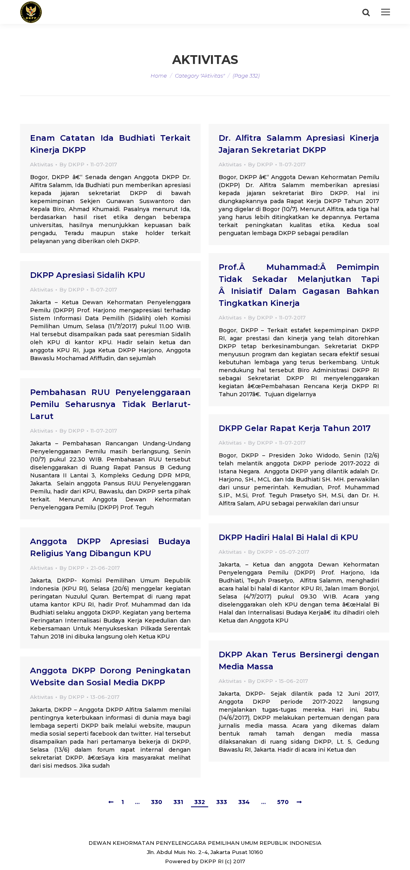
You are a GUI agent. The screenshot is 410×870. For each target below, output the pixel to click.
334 (244, 802)
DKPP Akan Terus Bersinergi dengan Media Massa (299, 660)
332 (199, 802)
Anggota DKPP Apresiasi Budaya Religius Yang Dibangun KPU (110, 547)
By (71, 164)
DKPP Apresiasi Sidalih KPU (87, 275)
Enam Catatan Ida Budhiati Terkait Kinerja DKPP (110, 144)
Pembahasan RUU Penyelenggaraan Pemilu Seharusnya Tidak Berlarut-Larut (110, 404)
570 (283, 802)
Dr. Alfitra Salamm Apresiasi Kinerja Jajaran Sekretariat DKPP (299, 144)
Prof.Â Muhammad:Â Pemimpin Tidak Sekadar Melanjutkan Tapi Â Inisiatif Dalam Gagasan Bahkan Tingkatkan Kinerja (299, 285)
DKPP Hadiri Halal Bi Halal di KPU (288, 537)
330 (156, 802)
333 (221, 802)
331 (178, 802)
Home (159, 75)
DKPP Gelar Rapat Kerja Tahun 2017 (295, 428)
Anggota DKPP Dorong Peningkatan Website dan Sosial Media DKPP (110, 676)
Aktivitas (41, 164)
